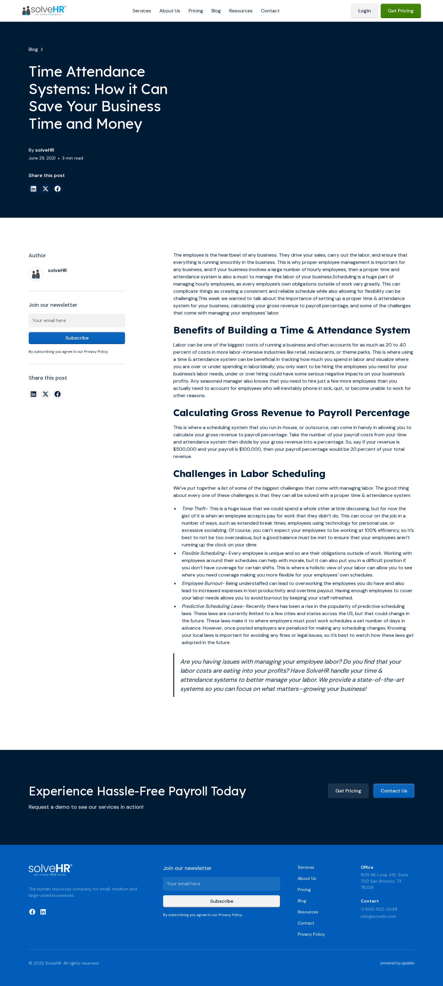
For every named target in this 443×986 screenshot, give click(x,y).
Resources (241, 11)
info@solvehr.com (378, 916)
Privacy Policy (311, 934)
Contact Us (394, 791)
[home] (44, 11)
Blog (216, 11)
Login (364, 11)
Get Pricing (401, 11)
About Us (169, 11)
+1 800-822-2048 (379, 909)
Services (142, 11)
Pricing (196, 11)
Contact (270, 11)
